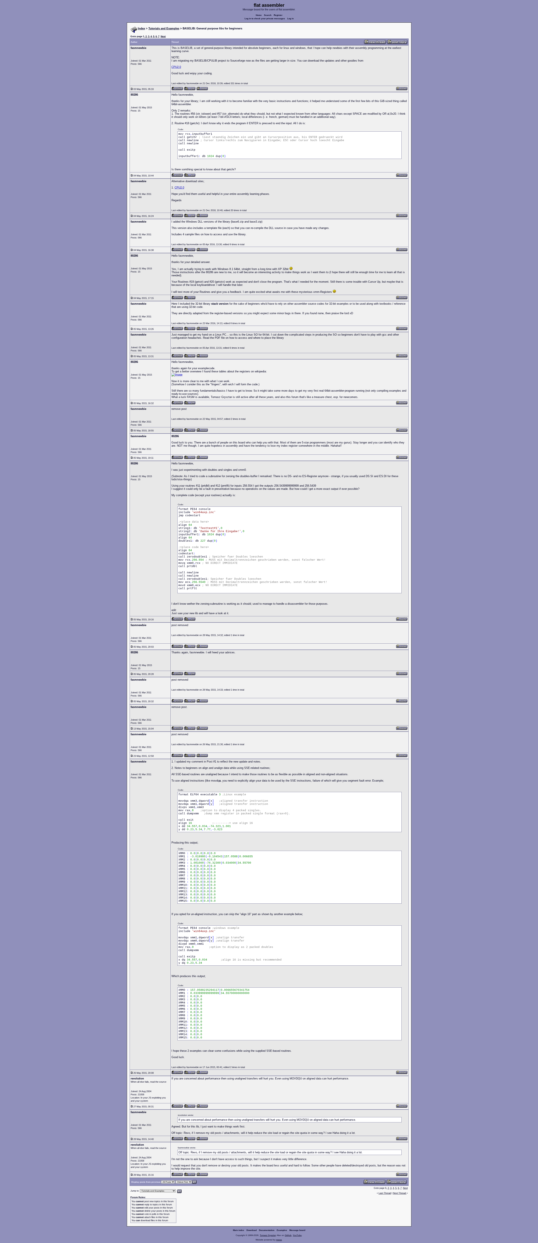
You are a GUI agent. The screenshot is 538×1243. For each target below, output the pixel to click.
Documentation (266, 1230)
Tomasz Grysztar (268, 1235)
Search (267, 15)
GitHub (288, 1235)
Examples (282, 1230)
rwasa (279, 1240)
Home (259, 15)
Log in (290, 18)
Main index (238, 1230)
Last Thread (385, 1193)
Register (278, 15)
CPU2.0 (176, 67)
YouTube (297, 1235)
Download (251, 1230)
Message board (297, 1230)
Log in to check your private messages (265, 18)
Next (163, 36)
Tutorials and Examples (163, 28)
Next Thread (400, 1193)
